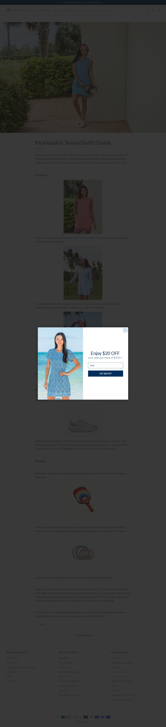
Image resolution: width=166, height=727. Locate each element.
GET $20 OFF (106, 373)
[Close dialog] (125, 330)
